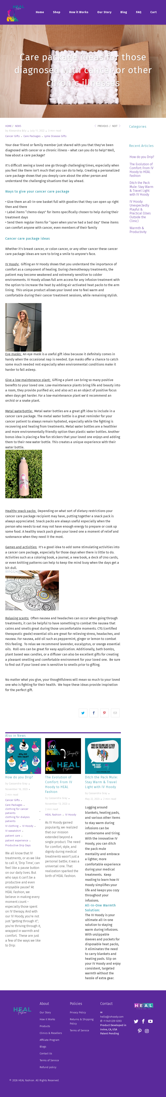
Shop (56, 12)
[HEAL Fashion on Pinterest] (140, 1031)
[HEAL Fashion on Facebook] (143, 1021)
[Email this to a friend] (115, 713)
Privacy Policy (78, 1012)
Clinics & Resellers (51, 1033)
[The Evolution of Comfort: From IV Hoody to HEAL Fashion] (63, 756)
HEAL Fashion (53, 814)
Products (45, 1026)
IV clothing (11, 826)
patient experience (16, 840)
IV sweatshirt (13, 830)
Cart (153, 12)
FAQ (139, 12)
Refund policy (48, 1067)
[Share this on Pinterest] (104, 713)
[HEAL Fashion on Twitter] (136, 1021)
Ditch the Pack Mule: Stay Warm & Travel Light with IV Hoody (101, 782)
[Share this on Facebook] (93, 713)
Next (115, 126)
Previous (102, 126)
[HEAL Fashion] (15, 12)
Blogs (43, 1046)
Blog (123, 12)
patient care (12, 835)
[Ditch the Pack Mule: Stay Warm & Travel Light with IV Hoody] (103, 756)
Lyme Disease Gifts (55, 136)
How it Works (78, 12)
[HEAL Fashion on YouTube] (151, 1021)
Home (40, 12)
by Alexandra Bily (15, 130)
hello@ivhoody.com (111, 1016)
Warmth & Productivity (138, 230)
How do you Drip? (19, 777)
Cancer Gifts (12, 136)
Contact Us (46, 1053)
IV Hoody (27, 826)
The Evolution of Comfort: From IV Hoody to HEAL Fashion (141, 170)
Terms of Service (49, 1060)
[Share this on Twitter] (83, 713)
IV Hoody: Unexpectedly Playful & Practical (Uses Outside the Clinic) (140, 211)
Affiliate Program (49, 1039)
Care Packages (31, 136)
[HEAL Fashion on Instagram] (147, 1031)
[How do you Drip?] (23, 756)
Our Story (104, 12)
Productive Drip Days (18, 845)
